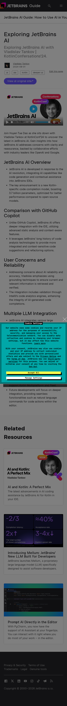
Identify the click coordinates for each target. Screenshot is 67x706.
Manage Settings (33, 378)
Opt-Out (33, 366)
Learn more (40, 343)
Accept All (33, 372)
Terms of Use (18, 359)
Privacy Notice (48, 356)
